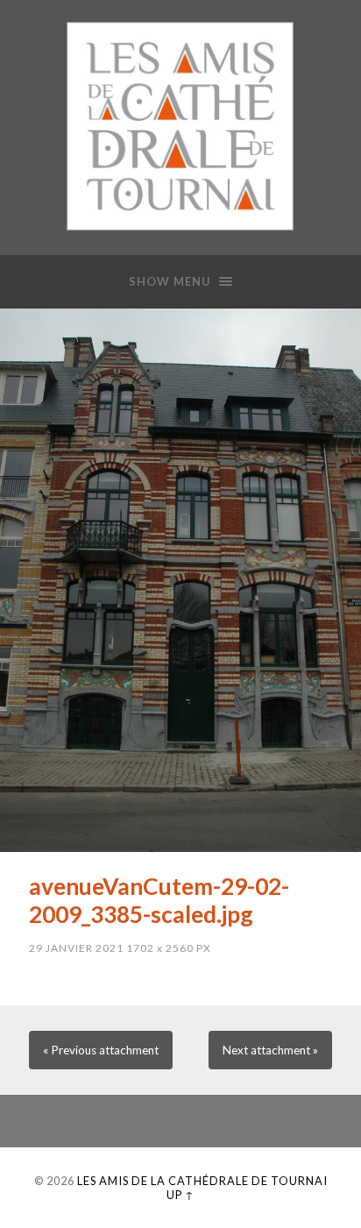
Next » (270, 1050)
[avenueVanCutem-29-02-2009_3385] (180, 580)
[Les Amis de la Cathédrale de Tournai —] (180, 126)
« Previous (101, 1050)
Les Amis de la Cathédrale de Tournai (202, 1181)
